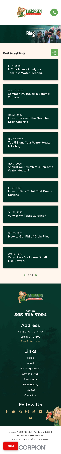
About (30, 363)
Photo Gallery (30, 384)
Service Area (30, 379)
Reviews (30, 390)
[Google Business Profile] (13, 411)
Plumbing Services (30, 368)
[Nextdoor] (54, 411)
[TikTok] (34, 411)
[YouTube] (40, 411)
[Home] (29, 12)
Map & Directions (30, 341)
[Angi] (47, 411)
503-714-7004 (30, 314)
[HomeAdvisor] (30, 418)
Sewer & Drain (30, 374)
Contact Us (30, 395)
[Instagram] (27, 411)
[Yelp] (20, 411)
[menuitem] (16, 439)
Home (30, 357)
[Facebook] (6, 411)
